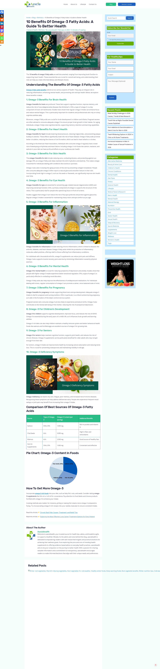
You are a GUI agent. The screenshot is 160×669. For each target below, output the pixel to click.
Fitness (110, 182)
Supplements (112, 230)
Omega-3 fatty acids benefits (36, 90)
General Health (32, 30)
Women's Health (113, 240)
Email (108, 32)
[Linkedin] (2, 23)
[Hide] (0, 45)
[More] (2, 42)
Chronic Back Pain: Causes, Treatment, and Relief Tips (59, 512)
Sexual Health (112, 219)
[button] (111, 4)
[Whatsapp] (2, 38)
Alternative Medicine (115, 161)
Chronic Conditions (114, 171)
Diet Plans (111, 178)
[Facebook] (2, 12)
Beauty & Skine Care (115, 164)
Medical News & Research (116, 192)
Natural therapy (113, 202)
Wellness (41, 30)
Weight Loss (112, 233)
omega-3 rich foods (42, 493)
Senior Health (112, 216)
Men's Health (112, 195)
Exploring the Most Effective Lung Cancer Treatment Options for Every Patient (67, 517)
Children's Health (114, 168)
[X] (2, 16)
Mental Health (113, 199)
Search (130, 18)
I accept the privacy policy (117, 40)
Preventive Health (114, 209)
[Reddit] (2, 19)
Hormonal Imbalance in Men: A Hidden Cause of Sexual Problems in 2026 (120, 144)
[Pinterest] (2, 27)
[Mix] (2, 34)
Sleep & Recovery (114, 223)
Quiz (109, 212)
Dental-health (112, 175)
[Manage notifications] (155, 664)
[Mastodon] (2, 30)
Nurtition (111, 206)
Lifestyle (111, 188)
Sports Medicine (113, 226)
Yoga (109, 243)
